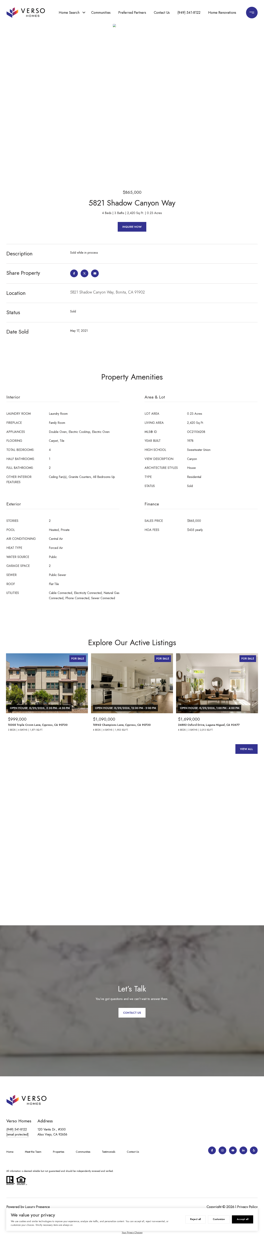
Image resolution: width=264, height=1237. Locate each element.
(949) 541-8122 (188, 12)
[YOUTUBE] (233, 1150)
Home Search (69, 12)
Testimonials (108, 1152)
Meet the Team (33, 1152)
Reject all (195, 1219)
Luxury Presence (37, 1206)
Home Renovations (222, 12)
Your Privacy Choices (132, 1232)
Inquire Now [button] (132, 227)
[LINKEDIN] (243, 1150)
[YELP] (254, 1150)
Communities (101, 12)
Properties (58, 1152)
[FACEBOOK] (212, 1150)
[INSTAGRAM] (222, 1150)
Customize (219, 1219)
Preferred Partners (132, 12)
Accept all (242, 1219)
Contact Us (162, 12)
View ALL (246, 749)
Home (9, 1152)
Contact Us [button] (132, 1013)
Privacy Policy (247, 1206)
